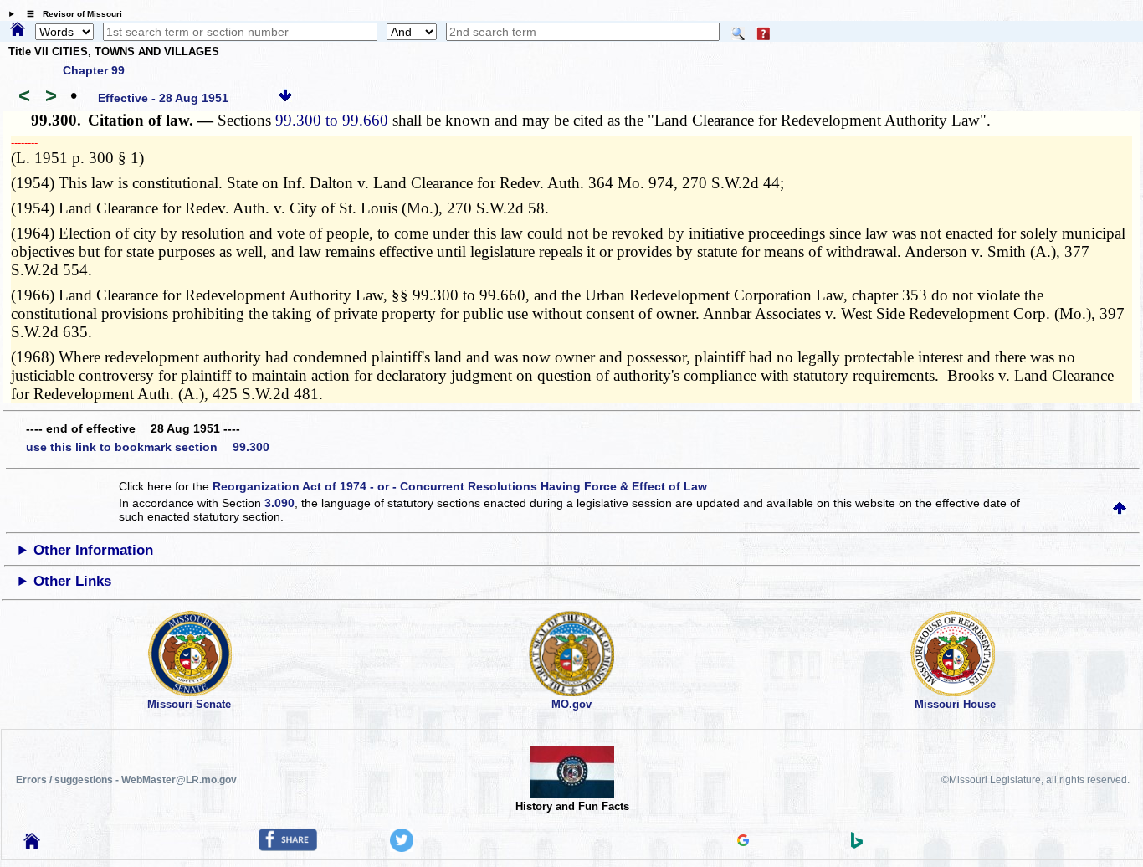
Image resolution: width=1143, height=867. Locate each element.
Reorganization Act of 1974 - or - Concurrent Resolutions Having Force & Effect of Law (460, 486)
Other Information (93, 550)
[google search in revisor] (743, 842)
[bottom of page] (285, 98)
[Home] (17, 30)
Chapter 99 (94, 70)
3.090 (279, 503)
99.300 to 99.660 (331, 120)
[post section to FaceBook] (288, 847)
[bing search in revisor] (857, 844)
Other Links (72, 581)
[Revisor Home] (31, 844)
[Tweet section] (401, 847)
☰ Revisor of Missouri (70, 13)
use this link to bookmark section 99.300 (147, 447)
